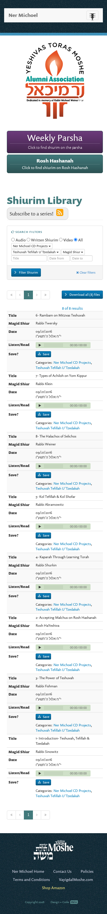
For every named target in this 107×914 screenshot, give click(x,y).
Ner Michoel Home (28, 871)
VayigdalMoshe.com (76, 879)
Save (46, 354)
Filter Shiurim (28, 272)
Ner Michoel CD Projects (72, 362)
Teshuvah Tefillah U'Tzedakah (58, 367)
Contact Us (62, 871)
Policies (87, 871)
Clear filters (87, 272)
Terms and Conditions (31, 879)
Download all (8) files (84, 294)
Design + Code (59, 902)
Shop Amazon (53, 887)
